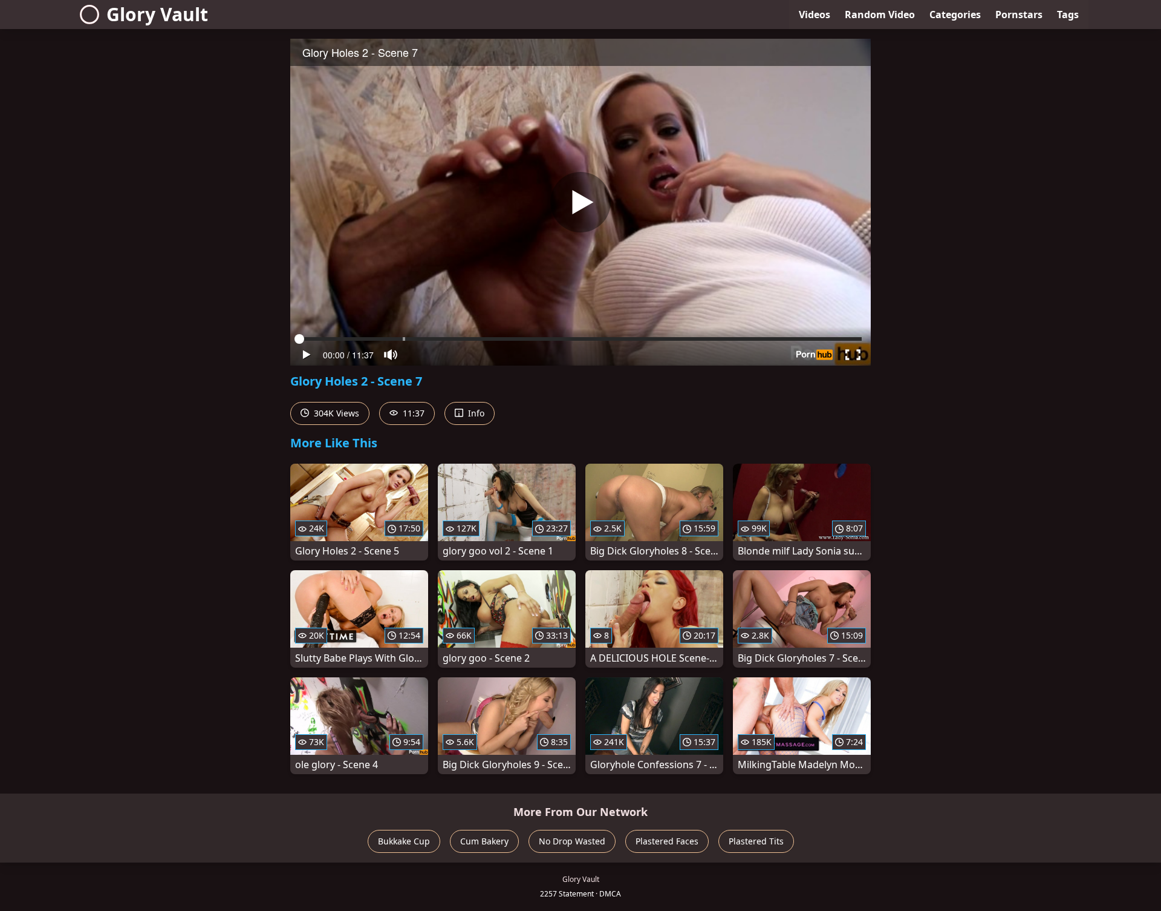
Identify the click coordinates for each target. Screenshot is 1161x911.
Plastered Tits (756, 841)
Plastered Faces (667, 841)
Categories (955, 14)
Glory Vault (157, 14)
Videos (814, 14)
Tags (1068, 14)
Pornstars (1018, 14)
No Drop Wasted (572, 841)
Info (475, 413)
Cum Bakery (484, 841)
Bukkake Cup (404, 841)
